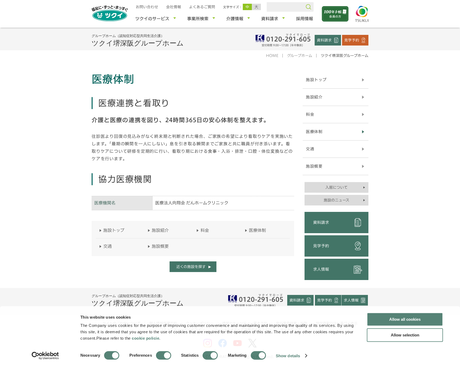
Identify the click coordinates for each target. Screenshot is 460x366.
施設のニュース (336, 200)
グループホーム (299, 55)
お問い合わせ (147, 7)
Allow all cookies (405, 319)
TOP (397, 274)
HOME (272, 55)
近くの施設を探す (191, 267)
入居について (336, 187)
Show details (288, 355)
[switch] (163, 355)
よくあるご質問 (202, 7)
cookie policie (145, 338)
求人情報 (321, 269)
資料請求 (324, 40)
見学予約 (351, 40)
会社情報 (173, 7)
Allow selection (405, 335)
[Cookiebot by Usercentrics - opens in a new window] (45, 356)
